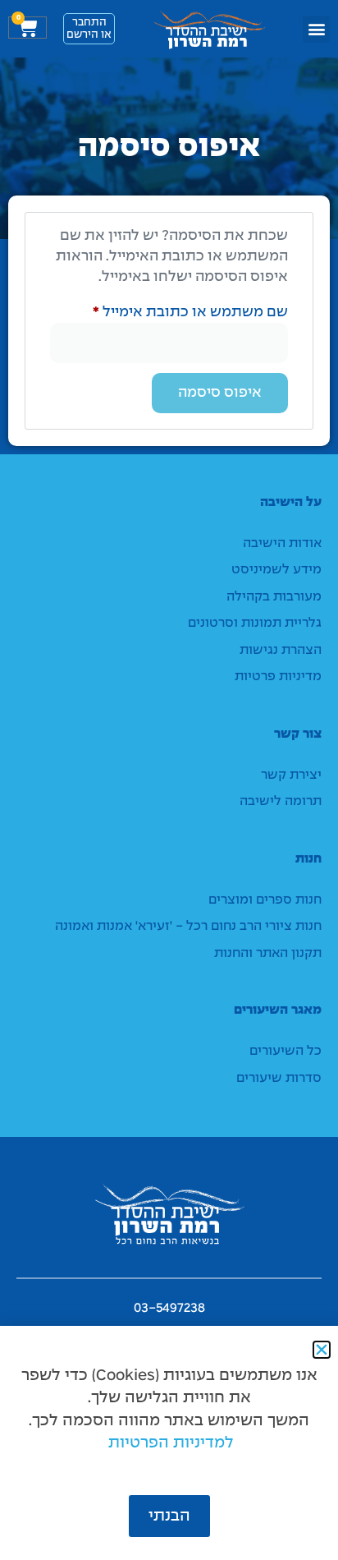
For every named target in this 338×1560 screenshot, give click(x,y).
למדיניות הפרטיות (171, 1443)
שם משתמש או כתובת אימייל (175, 311)
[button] (316, 29)
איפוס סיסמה (220, 393)
